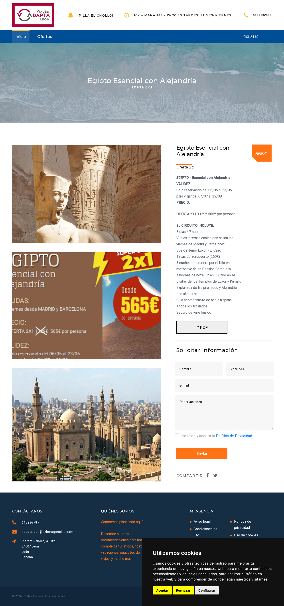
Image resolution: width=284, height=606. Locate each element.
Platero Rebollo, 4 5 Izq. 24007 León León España (39, 549)
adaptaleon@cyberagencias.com (47, 532)
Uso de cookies (246, 535)
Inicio (21, 37)
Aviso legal (202, 521)
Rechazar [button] (183, 590)
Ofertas (44, 37)
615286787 (262, 15)
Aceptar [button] (162, 590)
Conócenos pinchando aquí (121, 522)
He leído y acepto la (217, 436)
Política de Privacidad (234, 436)
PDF (204, 327)
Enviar (201, 454)
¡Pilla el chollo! (95, 15)
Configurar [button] (206, 590)
